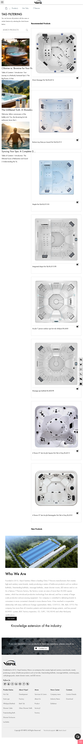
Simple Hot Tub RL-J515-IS (40, 204)
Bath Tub (22, 704)
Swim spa (6, 699)
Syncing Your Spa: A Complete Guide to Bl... (19, 151)
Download (69, 699)
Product (14, 8)
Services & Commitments (43, 694)
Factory (21, 699)
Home (6, 9)
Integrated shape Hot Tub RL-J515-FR (44, 266)
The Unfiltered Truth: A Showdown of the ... (19, 110)
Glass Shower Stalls (25, 708)
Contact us (42, 648)
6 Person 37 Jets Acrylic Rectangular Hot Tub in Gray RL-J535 (52, 515)
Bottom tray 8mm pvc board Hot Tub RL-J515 (47, 142)
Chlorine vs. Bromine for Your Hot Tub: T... (19, 68)
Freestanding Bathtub (10, 713)
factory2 (37, 708)
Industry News (55, 699)
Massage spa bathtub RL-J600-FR (43, 391)
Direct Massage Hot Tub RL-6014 (43, 80)
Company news (55, 694)
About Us (38, 699)
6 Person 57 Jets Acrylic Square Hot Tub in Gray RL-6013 (51, 453)
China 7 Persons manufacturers (54, 581)
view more (11, 618)
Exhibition (53, 704)
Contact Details (71, 694)
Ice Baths (6, 722)
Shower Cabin (8, 708)
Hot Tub (25, 8)
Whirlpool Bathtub (9, 704)
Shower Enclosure (9, 717)
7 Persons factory (22, 591)
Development (23, 694)
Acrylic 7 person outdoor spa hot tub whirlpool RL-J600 (50, 328)
